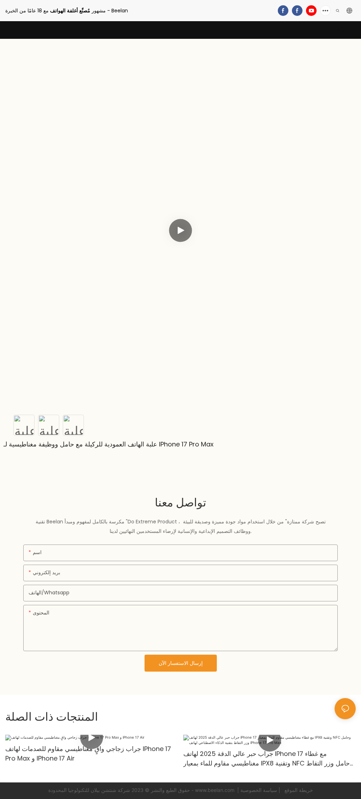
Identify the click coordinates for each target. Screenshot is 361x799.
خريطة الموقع (298, 790)
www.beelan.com (215, 790)
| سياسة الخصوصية (261, 790)
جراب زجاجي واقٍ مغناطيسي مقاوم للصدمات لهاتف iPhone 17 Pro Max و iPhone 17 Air (88, 753)
